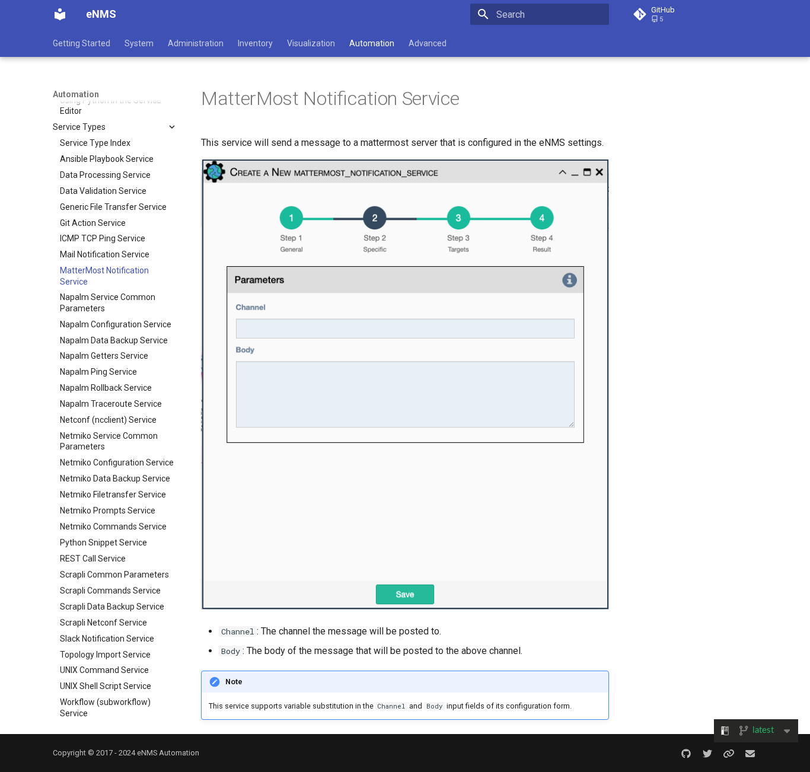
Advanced (428, 43)
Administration (196, 43)
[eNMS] (60, 14)
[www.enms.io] (728, 753)
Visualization (311, 43)
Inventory (255, 43)
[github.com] (686, 753)
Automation (371, 43)
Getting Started (81, 43)
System (139, 43)
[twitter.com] (707, 753)
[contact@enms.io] (750, 753)
